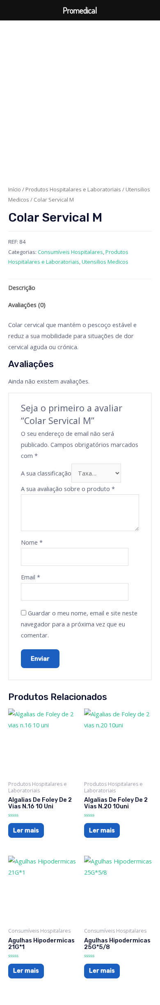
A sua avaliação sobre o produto (68, 489)
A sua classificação (46, 473)
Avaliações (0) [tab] (27, 305)
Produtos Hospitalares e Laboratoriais (73, 189)
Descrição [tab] (21, 287)
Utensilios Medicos (105, 261)
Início (14, 189)
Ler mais (26, 830)
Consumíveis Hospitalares (70, 252)
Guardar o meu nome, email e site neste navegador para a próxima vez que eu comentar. (79, 624)
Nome (32, 542)
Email (30, 577)
